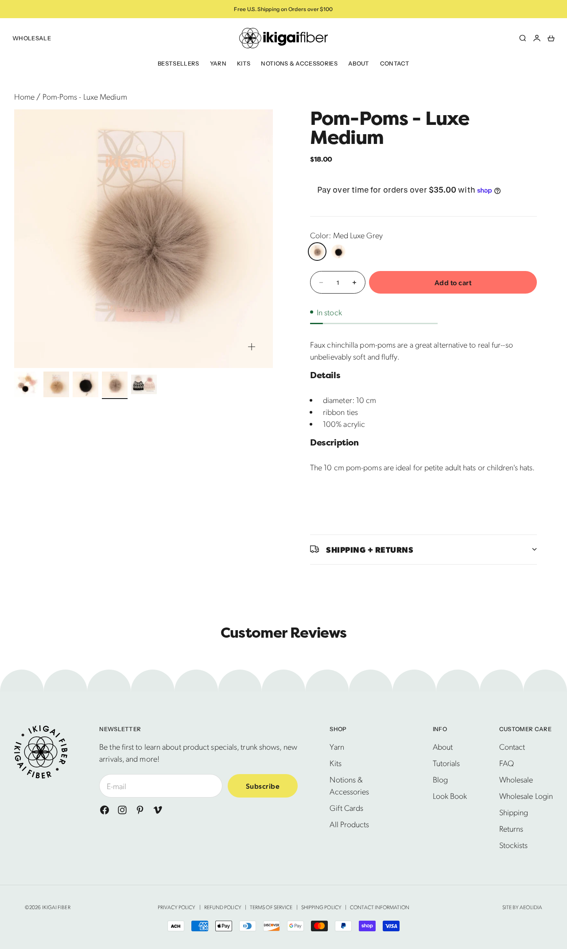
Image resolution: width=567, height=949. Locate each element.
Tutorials (446, 763)
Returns (511, 828)
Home (24, 96)
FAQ (506, 763)
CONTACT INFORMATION (379, 906)
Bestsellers (178, 63)
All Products (349, 824)
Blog (440, 779)
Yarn (218, 63)
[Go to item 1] (27, 384)
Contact (394, 63)
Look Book (450, 795)
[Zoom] (251, 347)
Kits (243, 63)
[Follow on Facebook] (104, 810)
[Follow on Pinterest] (140, 810)
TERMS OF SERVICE (271, 906)
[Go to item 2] (56, 384)
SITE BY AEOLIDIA (522, 906)
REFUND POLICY (222, 906)
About (358, 63)
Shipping (513, 812)
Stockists (513, 845)
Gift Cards (346, 807)
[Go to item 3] (85, 384)
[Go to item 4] (115, 384)
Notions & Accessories (299, 63)
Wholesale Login (526, 795)
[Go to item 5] (144, 385)
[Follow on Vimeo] (157, 810)
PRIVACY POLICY (176, 906)
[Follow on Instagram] (122, 810)
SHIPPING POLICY (321, 906)
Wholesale (31, 38)
